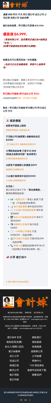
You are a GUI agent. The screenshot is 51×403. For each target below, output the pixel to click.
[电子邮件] (25, 400)
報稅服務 (36, 342)
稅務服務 (36, 346)
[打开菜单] (45, 4)
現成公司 (14, 360)
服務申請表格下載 (36, 370)
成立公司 (14, 356)
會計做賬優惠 (20, 206)
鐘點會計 (36, 337)
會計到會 (14, 379)
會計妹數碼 (14, 351)
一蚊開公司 (19, 199)
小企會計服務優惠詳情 (16, 180)
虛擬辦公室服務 (21, 224)
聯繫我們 (36, 374)
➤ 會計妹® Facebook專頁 (17, 282)
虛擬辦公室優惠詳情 (15, 169)
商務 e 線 (18, 245)
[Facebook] (21, 400)
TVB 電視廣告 (37, 365)
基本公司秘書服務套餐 (25, 217)
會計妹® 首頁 (14, 337)
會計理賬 (14, 374)
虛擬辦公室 (37, 351)
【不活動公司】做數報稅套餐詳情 (21, 144)
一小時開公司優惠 (22, 231)
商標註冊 (14, 365)
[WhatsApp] (29, 400)
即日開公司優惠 (21, 238)
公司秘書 (36, 356)
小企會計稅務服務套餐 (25, 210)
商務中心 (36, 360)
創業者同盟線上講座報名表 (18, 130)
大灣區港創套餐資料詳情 (17, 158)
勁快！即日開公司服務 (27, 98)
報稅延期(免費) (14, 342)
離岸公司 (14, 370)
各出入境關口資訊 (14, 346)
